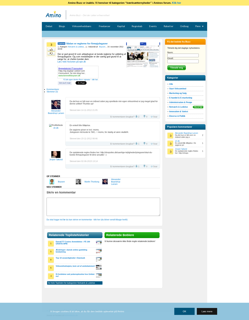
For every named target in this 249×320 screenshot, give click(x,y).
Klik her (176, 2)
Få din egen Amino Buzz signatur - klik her (80, 80)
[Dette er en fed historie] (51, 50)
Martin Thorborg (92, 182)
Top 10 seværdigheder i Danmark (70, 258)
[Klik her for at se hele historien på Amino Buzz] (99, 244)
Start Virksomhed (177, 88)
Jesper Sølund (56, 159)
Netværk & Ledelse (76, 47)
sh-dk (55, 128)
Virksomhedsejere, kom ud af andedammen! (75, 266)
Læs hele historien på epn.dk (71, 61)
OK (184, 311)
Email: (170, 58)
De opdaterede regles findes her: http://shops (186, 152)
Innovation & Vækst (178, 111)
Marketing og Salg (177, 93)
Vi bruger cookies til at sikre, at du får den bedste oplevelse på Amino (87, 311)
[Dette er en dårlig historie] (51, 54)
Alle (171, 84)
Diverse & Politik (177, 116)
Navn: (170, 52)
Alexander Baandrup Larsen (56, 112)
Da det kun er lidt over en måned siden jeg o (185, 136)
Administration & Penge (180, 102)
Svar (155, 117)
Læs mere (207, 311)
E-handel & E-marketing (180, 98)
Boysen (102, 47)
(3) (52, 92)
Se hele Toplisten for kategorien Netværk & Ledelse (71, 283)
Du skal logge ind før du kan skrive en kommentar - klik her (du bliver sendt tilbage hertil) (87, 219)
